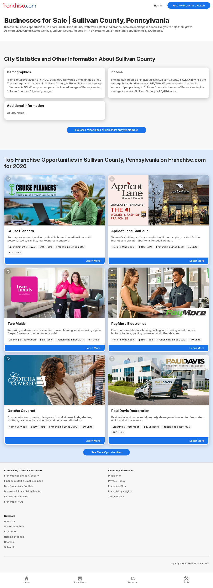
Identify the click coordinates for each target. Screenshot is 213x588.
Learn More (93, 260)
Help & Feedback (14, 536)
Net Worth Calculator (16, 496)
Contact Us (10, 531)
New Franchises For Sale (18, 486)
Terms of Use (116, 496)
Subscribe (10, 547)
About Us (9, 521)
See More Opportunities (106, 452)
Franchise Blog (117, 486)
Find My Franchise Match (189, 5)
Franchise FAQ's (13, 501)
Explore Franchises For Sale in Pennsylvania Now (106, 129)
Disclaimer (114, 475)
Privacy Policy (116, 480)
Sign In (158, 5)
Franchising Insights (120, 491)
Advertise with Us (14, 526)
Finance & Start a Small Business (23, 480)
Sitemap (9, 541)
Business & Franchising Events (22, 491)
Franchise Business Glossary (21, 475)
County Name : (16, 112)
